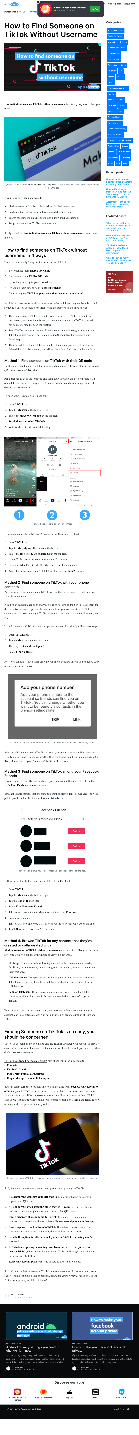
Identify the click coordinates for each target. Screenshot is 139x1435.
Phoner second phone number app (74, 1221)
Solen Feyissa (35, 184)
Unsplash (50, 184)
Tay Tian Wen (17, 1295)
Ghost (129, 1409)
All (24, 11)
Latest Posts (119, 1409)
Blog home (129, 3)
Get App (94, 9)
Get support (114, 3)
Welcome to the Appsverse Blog (20, 1409)
